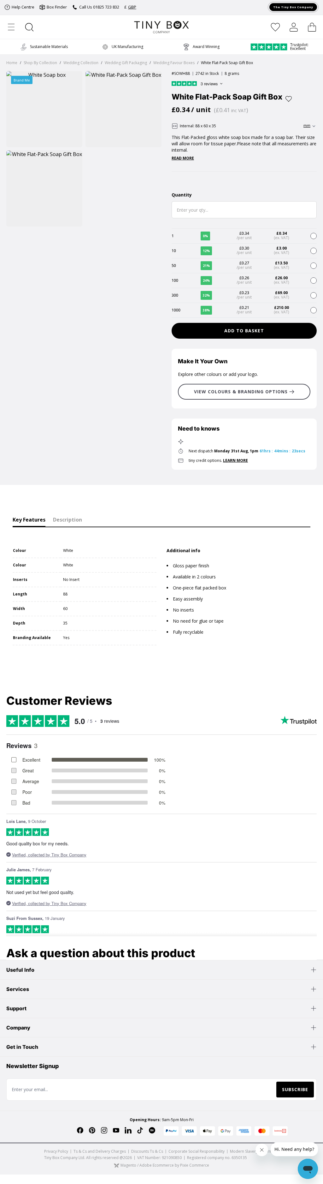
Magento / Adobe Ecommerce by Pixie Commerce (164, 1165)
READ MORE (183, 158)
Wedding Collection (80, 62)
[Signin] (293, 27)
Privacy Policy (56, 1151)
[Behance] (152, 1130)
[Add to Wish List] (288, 99)
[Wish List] (275, 27)
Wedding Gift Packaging (126, 62)
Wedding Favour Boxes (174, 62)
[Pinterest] (92, 1130)
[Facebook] (80, 1130)
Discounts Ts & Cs (147, 1151)
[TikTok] (140, 1130)
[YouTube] (116, 1130)
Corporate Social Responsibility (196, 1151)
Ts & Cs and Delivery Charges (99, 1151)
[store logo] (161, 27)
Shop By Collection (40, 62)
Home (11, 62)
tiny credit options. (218, 460)
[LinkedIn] (128, 1130)
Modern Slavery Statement (253, 1151)
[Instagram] (104, 1130)
